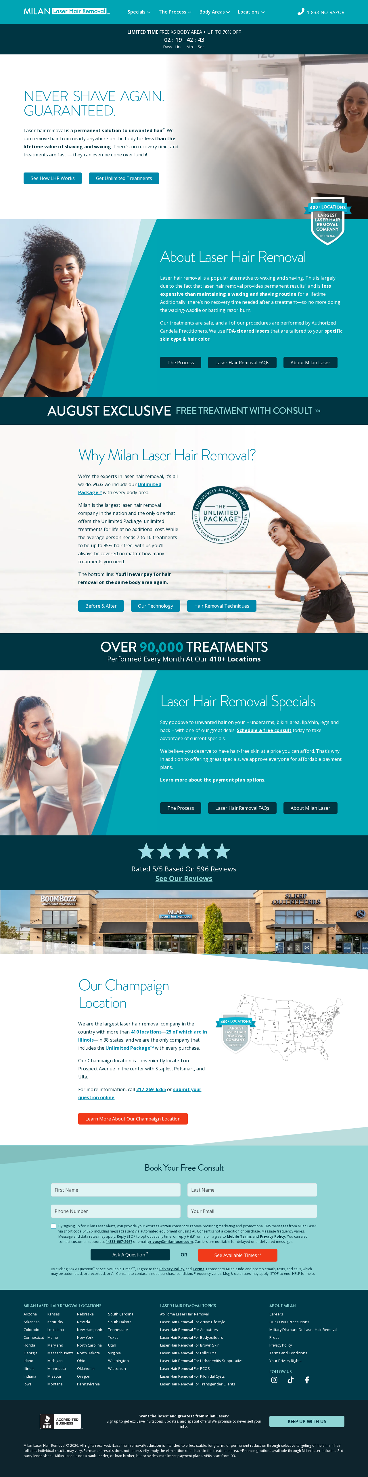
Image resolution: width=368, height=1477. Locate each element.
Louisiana (55, 1329)
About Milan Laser (310, 362)
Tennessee (118, 1329)
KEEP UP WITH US (307, 1421)
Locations (249, 12)
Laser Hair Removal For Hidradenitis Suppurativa (201, 1360)
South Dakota (119, 1321)
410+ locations (235, 658)
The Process (172, 12)
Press (274, 1337)
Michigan (55, 1360)
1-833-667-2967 (119, 1241)
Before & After (101, 606)
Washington (118, 1360)
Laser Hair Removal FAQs (242, 362)
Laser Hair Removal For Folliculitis (188, 1352)
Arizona (30, 1314)
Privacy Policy (272, 1236)
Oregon (83, 1376)
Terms (198, 1268)
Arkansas (32, 1321)
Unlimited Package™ (130, 1048)
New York (85, 1337)
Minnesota (56, 1368)
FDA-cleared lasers (247, 331)
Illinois (29, 1368)
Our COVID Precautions (289, 1321)
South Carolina (120, 1314)
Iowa (28, 1384)
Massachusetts (60, 1352)
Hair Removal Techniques (221, 606)
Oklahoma (86, 1368)
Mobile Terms (239, 1236)
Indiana (30, 1376)
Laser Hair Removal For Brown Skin (190, 1345)
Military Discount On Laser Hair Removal (303, 1329)
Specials (136, 12)
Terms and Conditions (288, 1352)
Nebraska (85, 1314)
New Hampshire (91, 1329)
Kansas (53, 1314)
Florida (29, 1345)
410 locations (146, 1032)
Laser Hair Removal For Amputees (189, 1329)
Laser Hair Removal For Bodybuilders (191, 1337)
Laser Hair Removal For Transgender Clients (197, 1384)
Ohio (81, 1360)
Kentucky (55, 1321)
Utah (112, 1345)
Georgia (30, 1352)
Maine (52, 1337)
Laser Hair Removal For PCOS (185, 1368)
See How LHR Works (53, 178)
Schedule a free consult (264, 730)
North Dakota (88, 1352)
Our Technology (155, 606)
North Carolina (89, 1345)
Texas (113, 1337)
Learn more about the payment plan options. (212, 780)
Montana (55, 1384)
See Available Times (237, 1255)
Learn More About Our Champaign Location (133, 1119)
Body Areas (212, 12)
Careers (276, 1314)
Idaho (28, 1360)
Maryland (55, 1345)
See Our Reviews (184, 878)
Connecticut (34, 1337)
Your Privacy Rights (285, 1360)
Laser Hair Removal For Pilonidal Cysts (192, 1376)
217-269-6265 (151, 1089)
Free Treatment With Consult (245, 411)
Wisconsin (117, 1368)
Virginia (114, 1352)
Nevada (83, 1321)
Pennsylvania (88, 1384)
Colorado (31, 1329)
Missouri (54, 1376)
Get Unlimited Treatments (124, 178)
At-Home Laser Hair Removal (184, 1314)
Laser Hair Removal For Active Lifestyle (192, 1321)
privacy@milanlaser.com (170, 1241)
